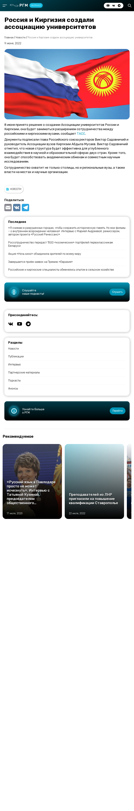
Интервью (14, 364)
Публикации (16, 356)
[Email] (8, 207)
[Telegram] (25, 207)
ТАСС (81, 134)
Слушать (117, 291)
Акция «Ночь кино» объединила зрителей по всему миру (44, 253)
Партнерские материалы (24, 372)
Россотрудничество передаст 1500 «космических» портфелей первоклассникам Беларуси (60, 244)
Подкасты (14, 380)
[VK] (16, 207)
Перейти (118, 410)
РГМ (30, 5)
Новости (15, 189)
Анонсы (13, 388)
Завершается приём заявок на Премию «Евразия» (40, 261)
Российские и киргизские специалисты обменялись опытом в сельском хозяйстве (61, 269)
